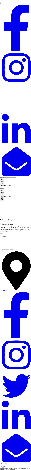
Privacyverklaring (4, 465)
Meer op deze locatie (4, 290)
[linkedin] (16, 146)
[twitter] (16, 113)
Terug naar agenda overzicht (4, 231)
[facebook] (16, 50)
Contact (3, 467)
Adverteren (3, 466)
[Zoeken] (8, 187)
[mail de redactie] (16, 175)
